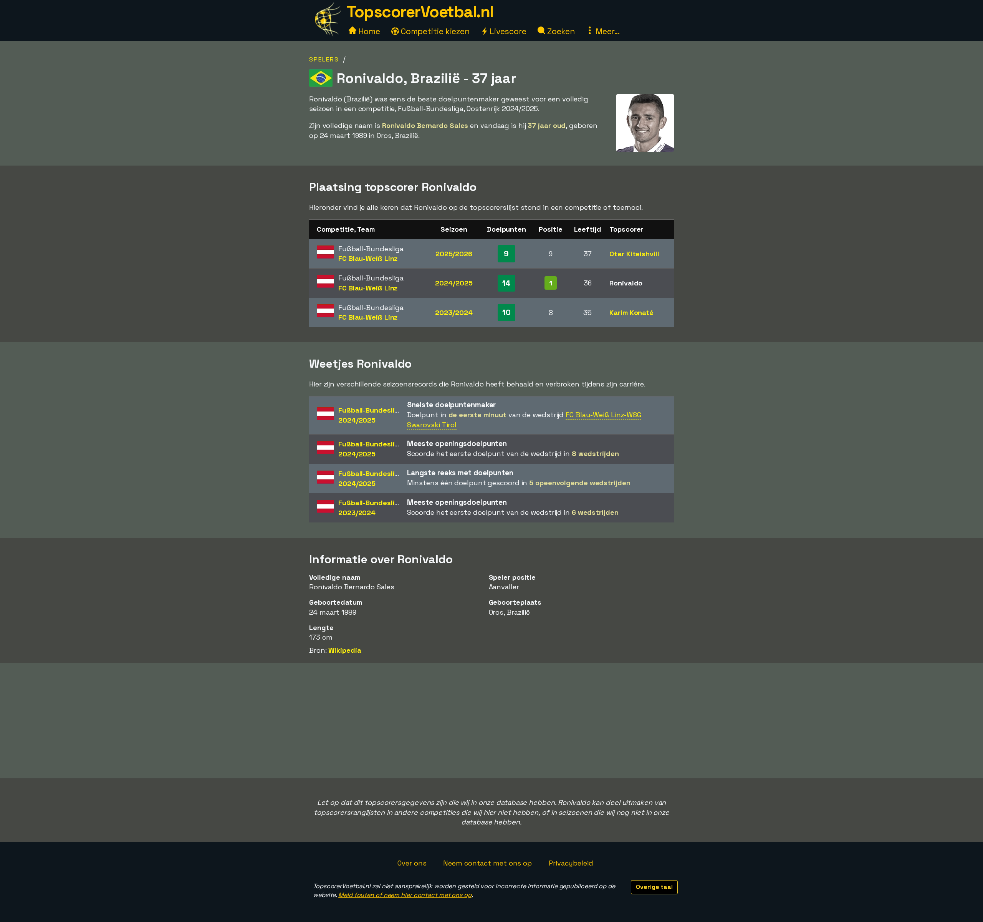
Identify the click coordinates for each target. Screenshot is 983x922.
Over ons (411, 863)
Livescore (507, 31)
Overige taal (654, 887)
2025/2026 (453, 253)
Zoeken (560, 31)
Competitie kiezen (434, 31)
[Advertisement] (491, 720)
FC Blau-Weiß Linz (367, 258)
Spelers (324, 59)
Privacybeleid (571, 863)
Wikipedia (344, 650)
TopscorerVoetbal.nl (420, 12)
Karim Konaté (631, 312)
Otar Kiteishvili (634, 253)
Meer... (607, 31)
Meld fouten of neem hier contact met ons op (405, 895)
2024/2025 (453, 283)
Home (368, 31)
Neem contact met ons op (487, 863)
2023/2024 (453, 312)
